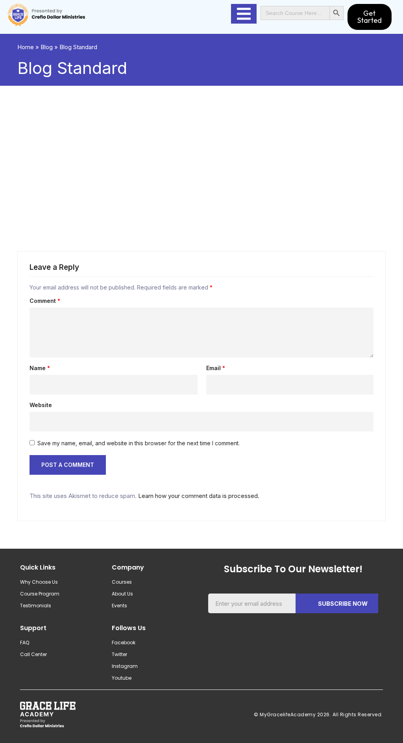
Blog (47, 47)
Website (41, 405)
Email (215, 368)
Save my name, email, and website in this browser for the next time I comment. (138, 443)
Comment (45, 301)
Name (40, 368)
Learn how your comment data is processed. (198, 496)
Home (25, 47)
